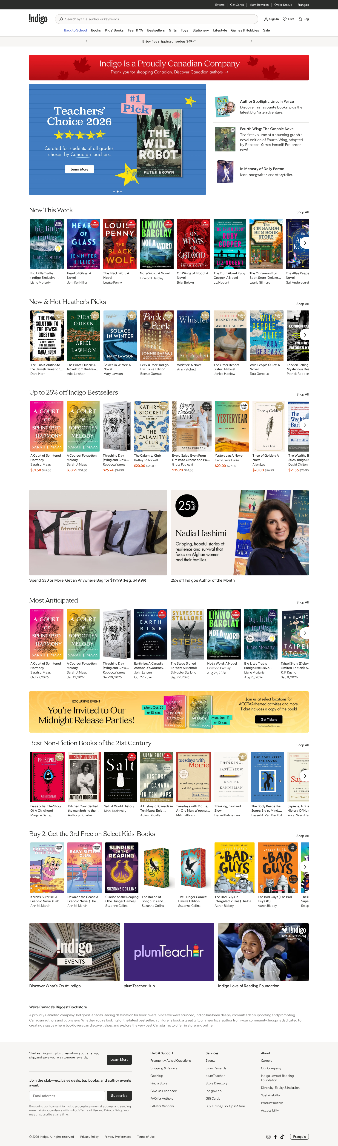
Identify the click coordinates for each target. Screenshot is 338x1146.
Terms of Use (146, 1136)
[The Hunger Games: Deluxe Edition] (194, 867)
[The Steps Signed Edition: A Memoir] (187, 634)
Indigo (44, 1136)
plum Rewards (259, 4)
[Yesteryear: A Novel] (232, 426)
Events (219, 4)
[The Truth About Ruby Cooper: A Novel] (230, 244)
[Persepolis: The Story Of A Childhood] (47, 777)
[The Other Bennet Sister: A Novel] (230, 335)
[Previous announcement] (87, 41)
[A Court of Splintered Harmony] (46, 426)
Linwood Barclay (151, 278)
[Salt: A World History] (120, 777)
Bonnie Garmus (151, 374)
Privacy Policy (89, 1136)
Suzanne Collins (116, 906)
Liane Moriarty (40, 282)
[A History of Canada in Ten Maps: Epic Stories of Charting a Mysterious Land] (156, 777)
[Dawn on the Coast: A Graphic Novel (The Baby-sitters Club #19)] (84, 867)
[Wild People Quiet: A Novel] (267, 335)
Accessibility (270, 1110)
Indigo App (213, 1091)
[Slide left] (36, 139)
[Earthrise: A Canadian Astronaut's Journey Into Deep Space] (150, 634)
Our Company (271, 1068)
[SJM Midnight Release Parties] (169, 712)
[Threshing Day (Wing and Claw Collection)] (117, 426)
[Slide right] (198, 139)
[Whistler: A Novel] (193, 335)
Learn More (119, 1059)
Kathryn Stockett (146, 460)
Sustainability (270, 1095)
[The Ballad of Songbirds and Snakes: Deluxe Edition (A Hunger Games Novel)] (158, 867)
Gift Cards (237, 4)
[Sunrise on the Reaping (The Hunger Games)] (121, 867)
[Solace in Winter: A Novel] (120, 335)
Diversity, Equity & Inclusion (280, 1088)
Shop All (302, 212)
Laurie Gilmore (259, 282)
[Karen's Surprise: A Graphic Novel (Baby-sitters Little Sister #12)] (47, 867)
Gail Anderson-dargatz (302, 282)
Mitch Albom (185, 815)
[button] (75, 32)
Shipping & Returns (164, 1068)
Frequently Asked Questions (170, 1060)
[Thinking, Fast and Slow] (231, 777)
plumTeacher (215, 1076)
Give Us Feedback (163, 1091)
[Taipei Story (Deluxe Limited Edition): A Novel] (298, 634)
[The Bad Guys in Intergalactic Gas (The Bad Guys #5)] (235, 867)
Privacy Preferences (117, 1136)
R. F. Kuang (288, 672)
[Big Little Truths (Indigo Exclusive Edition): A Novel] (47, 244)
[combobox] (160, 19)
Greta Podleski (182, 464)
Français (303, 4)
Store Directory (216, 1083)
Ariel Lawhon (76, 374)
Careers (266, 1060)
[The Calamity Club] (151, 426)
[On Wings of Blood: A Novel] (193, 244)
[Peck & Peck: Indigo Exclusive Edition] (157, 335)
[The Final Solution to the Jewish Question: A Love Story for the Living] (47, 335)
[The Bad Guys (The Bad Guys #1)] (278, 867)
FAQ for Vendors (162, 1106)
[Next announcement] (251, 41)
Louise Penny (112, 282)
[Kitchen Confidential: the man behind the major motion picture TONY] (84, 777)
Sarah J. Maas (40, 464)
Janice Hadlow (224, 374)
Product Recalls (272, 1103)
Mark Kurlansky (115, 811)
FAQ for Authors (161, 1098)
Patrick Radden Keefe (302, 374)
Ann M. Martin (40, 906)
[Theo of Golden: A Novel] (268, 426)
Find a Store (158, 1083)
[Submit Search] (61, 19)
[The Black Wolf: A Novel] (120, 244)
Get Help (156, 1076)
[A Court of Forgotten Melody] (83, 426)
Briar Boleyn (185, 282)
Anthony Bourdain (81, 815)
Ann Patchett (186, 369)
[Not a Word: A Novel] (157, 244)
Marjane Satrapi (41, 815)
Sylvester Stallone (183, 672)
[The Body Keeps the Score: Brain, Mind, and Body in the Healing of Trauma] (267, 777)
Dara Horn (37, 374)
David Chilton (297, 464)
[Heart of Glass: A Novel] (83, 244)
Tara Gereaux (259, 374)
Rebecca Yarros (114, 464)
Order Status (283, 4)
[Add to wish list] (58, 264)
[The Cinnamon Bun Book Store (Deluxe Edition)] (266, 244)
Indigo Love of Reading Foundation (277, 1078)
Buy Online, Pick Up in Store (225, 1106)
